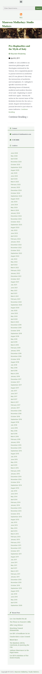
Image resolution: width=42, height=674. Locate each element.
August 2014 (15, 488)
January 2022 (15, 273)
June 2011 (14, 562)
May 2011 (14, 565)
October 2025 (15, 164)
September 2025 (16, 167)
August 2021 (15, 282)
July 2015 (14, 456)
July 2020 (14, 310)
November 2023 (16, 219)
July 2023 (14, 230)
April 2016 (14, 433)
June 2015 (14, 459)
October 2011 (15, 551)
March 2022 (15, 267)
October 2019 (15, 330)
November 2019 (16, 327)
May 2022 (14, 262)
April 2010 (14, 602)
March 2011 (14, 571)
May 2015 (14, 462)
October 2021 (15, 279)
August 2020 (15, 307)
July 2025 (14, 173)
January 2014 (15, 505)
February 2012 (15, 542)
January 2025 (15, 187)
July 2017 (14, 391)
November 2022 (16, 247)
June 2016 (14, 428)
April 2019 (14, 342)
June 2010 (14, 597)
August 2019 (15, 336)
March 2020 (15, 322)
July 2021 (14, 285)
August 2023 (15, 227)
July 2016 (14, 425)
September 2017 (16, 385)
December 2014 (16, 476)
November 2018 (16, 356)
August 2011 (15, 557)
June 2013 (14, 525)
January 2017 (15, 408)
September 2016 (16, 419)
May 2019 (14, 339)
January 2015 (15, 474)
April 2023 (14, 236)
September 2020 (16, 305)
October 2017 (15, 382)
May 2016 (14, 431)
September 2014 (16, 485)
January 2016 (15, 442)
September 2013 (16, 516)
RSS (21, 17)
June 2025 (14, 176)
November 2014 (16, 479)
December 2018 (16, 353)
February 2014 (15, 502)
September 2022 (16, 253)
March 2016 (15, 436)
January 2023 (15, 242)
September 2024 (16, 196)
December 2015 (16, 445)
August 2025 (15, 170)
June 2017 (14, 393)
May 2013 (14, 528)
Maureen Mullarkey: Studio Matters (26, 672)
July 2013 (14, 522)
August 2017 (15, 388)
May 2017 (14, 396)
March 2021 (15, 296)
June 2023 (14, 233)
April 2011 (14, 568)
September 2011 (16, 554)
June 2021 (14, 287)
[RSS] (21, 14)
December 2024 (16, 190)
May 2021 (14, 290)
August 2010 (15, 591)
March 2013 (15, 534)
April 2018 (14, 370)
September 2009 (16, 605)
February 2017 (15, 405)
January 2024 (15, 213)
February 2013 (15, 536)
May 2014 (14, 496)
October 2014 (15, 482)
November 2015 (16, 448)
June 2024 (14, 204)
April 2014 (14, 499)
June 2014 (14, 494)
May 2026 (14, 156)
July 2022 (14, 259)
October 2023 (15, 222)
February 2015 (15, 471)
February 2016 (15, 439)
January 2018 (15, 376)
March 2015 (15, 468)
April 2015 (14, 465)
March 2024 (15, 210)
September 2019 (16, 333)
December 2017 (16, 379)
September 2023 (16, 224)
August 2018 (15, 362)
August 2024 (15, 199)
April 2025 (14, 179)
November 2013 (16, 511)
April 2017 (14, 399)
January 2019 (15, 350)
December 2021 (16, 276)
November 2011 (16, 548)
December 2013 (16, 508)
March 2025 (15, 182)
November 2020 (16, 302)
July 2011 (14, 559)
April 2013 (14, 531)
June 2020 (14, 313)
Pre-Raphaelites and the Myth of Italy (19, 47)
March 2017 (15, 402)
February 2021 (15, 299)
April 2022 (14, 265)
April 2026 (14, 159)
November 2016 (16, 413)
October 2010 (15, 585)
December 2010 (16, 579)
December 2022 (16, 245)
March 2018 (15, 373)
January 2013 (15, 539)
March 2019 (15, 345)
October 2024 (15, 193)
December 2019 (16, 325)
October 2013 (15, 514)
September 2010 (16, 588)
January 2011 (15, 577)
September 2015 (16, 451)
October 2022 (15, 250)
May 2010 (14, 600)
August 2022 (15, 256)
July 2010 (14, 594)
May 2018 (14, 368)
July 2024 (14, 202)
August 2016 (15, 422)
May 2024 (14, 207)
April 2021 (14, 293)
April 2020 (14, 319)
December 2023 (16, 216)
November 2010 (16, 582)
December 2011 (16, 545)
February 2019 (15, 348)
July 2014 (14, 491)
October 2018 (15, 359)
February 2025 (15, 184)
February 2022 (15, 270)
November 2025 (16, 162)
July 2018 (14, 365)
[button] (21, 1)
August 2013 (15, 519)
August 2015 (15, 453)
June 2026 (14, 153)
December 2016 (16, 411)
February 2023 (16, 239)
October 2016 (15, 416)
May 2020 (14, 316)
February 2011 (15, 574)
